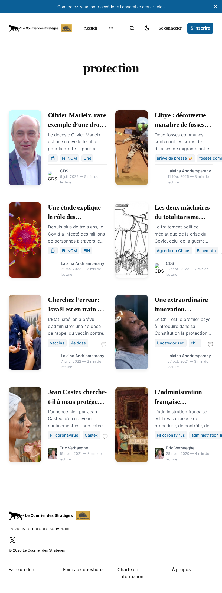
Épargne (105, 72)
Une (87, 158)
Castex (91, 435)
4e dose (78, 343)
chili (195, 343)
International (109, 40)
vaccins (57, 343)
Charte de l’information (130, 573)
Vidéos (103, 83)
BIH (87, 250)
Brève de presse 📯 (175, 158)
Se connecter (170, 28)
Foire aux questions (83, 569)
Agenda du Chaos (173, 250)
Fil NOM (69, 158)
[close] (215, 6)
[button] (132, 28)
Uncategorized (170, 343)
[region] (111, 28)
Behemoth (206, 250)
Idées (102, 62)
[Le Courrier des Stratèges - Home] (40, 28)
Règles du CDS (110, 93)
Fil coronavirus (64, 435)
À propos (181, 569)
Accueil (90, 28)
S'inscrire (200, 28)
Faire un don (21, 569)
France (104, 51)
